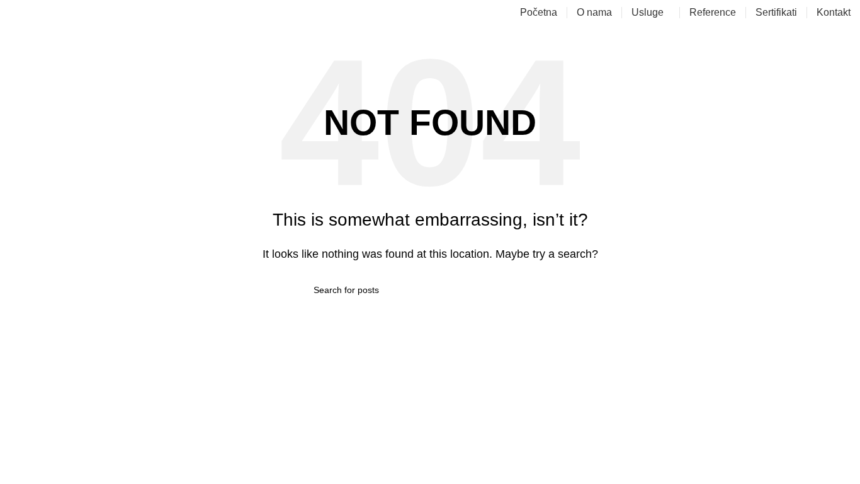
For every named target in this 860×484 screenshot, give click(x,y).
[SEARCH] (541, 289)
